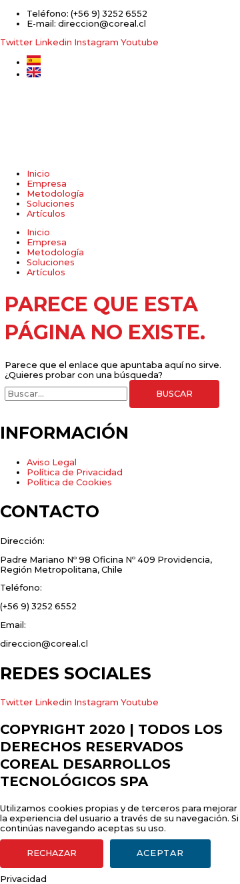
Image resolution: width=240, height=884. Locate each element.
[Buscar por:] (67, 394)
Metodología (55, 194)
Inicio (38, 174)
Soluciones (51, 204)
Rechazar (52, 853)
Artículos (46, 214)
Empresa (47, 184)
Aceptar (160, 853)
